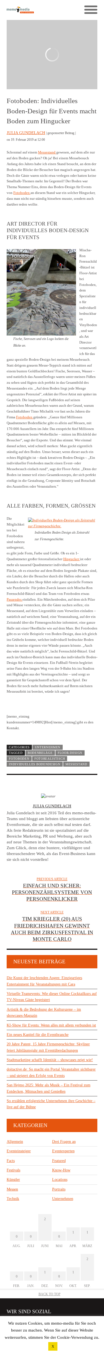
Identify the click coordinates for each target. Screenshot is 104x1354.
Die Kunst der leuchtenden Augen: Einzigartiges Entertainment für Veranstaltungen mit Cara (44, 981)
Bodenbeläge (40, 752)
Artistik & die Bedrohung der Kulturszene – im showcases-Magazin (44, 1012)
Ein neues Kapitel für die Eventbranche (38, 1035)
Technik (13, 1199)
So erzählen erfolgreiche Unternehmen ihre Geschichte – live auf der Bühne (51, 1104)
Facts (11, 1161)
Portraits (58, 1189)
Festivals (13, 1170)
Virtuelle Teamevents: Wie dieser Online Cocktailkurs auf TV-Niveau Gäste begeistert (52, 997)
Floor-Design (70, 752)
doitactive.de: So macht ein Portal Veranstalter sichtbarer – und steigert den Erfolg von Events (51, 1072)
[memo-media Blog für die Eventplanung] (29, 10)
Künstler (13, 1180)
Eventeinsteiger (19, 1151)
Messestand (47, 152)
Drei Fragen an (64, 1142)
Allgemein (15, 1142)
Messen (12, 1189)
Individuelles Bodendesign (34, 764)
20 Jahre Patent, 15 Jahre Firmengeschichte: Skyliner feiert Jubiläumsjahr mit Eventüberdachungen (48, 1047)
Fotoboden (22, 193)
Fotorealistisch (49, 758)
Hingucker (71, 559)
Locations (59, 1180)
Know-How (61, 1170)
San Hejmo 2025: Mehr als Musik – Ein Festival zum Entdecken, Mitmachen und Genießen (48, 1088)
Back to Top (49, 1294)
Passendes (14, 599)
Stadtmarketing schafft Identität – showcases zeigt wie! (50, 1060)
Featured (59, 1161)
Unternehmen (48, 747)
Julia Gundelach (26, 132)
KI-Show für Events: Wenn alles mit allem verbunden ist (51, 1025)
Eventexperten (63, 1151)
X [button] (53, 1346)
